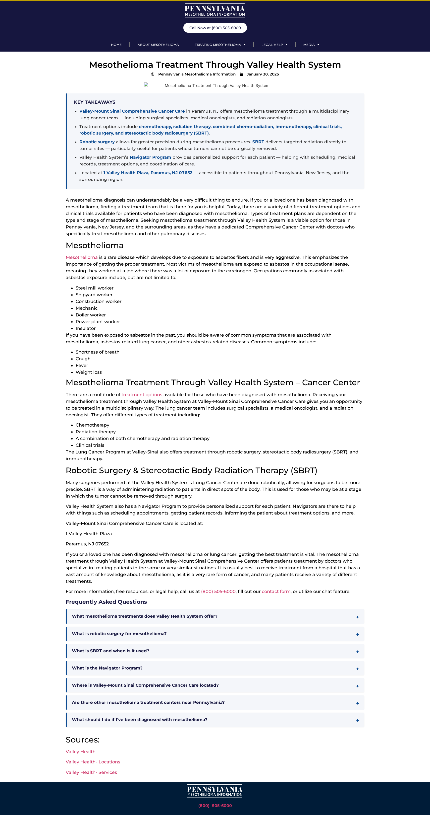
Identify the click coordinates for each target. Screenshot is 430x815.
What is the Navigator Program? (107, 668)
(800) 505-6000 (218, 591)
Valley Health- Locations (93, 762)
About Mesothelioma (158, 45)
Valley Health (81, 751)
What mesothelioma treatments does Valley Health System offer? (144, 616)
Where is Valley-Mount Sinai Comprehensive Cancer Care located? (145, 685)
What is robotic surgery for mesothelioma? (119, 633)
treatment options (141, 394)
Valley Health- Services (91, 772)
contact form (276, 591)
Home (116, 45)
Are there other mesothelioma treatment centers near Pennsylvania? (148, 702)
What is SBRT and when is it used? (110, 650)
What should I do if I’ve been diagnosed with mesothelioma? (139, 719)
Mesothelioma (82, 257)
